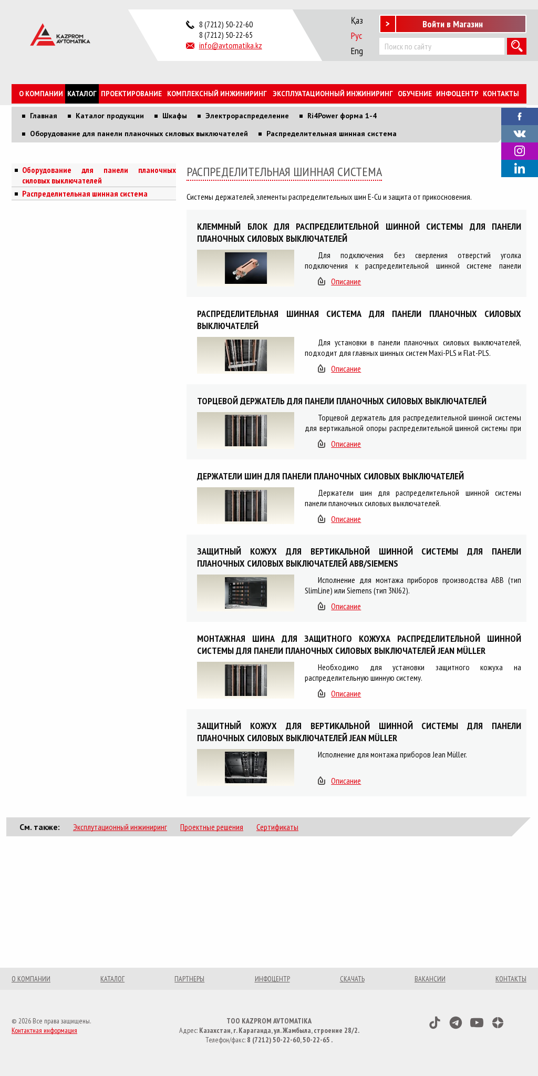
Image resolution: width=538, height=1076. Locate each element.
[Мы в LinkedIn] (519, 168)
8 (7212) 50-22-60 (226, 24)
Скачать (352, 978)
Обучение (415, 93)
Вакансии (430, 978)
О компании (41, 93)
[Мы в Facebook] (519, 115)
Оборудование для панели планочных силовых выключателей (99, 175)
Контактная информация (44, 1030)
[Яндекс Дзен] (497, 1022)
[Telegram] (455, 1022)
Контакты (501, 93)
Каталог (82, 93)
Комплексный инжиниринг (217, 93)
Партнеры (189, 978)
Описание (346, 281)
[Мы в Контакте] (519, 132)
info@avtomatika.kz (230, 45)
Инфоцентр (457, 93)
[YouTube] (476, 1022)
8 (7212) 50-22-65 (226, 34)
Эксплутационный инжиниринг (120, 827)
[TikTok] (434, 1022)
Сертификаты (277, 827)
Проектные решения (211, 827)
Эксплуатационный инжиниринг (333, 93)
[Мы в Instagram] (519, 151)
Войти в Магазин (452, 24)
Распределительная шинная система (85, 193)
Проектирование (131, 93)
